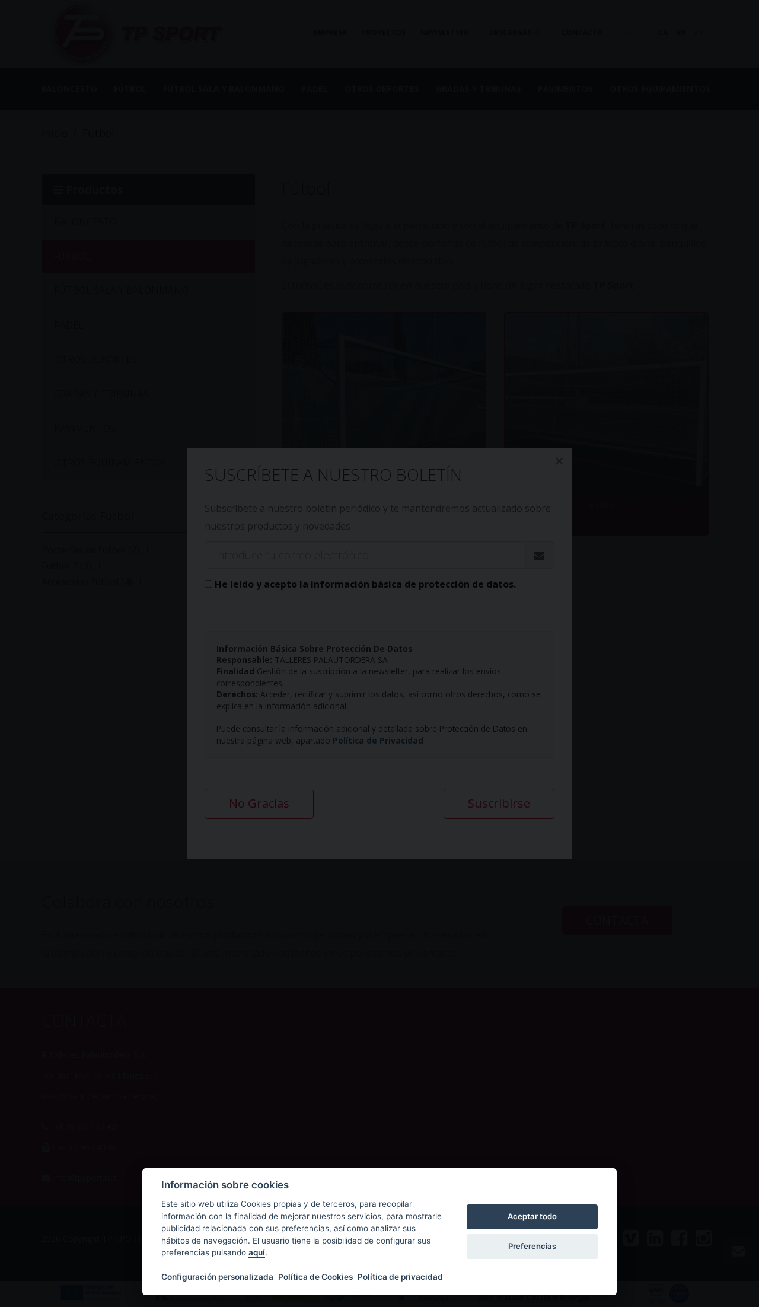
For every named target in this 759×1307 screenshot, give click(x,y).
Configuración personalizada (217, 1277)
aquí (256, 1252)
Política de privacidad (400, 1277)
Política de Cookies (315, 1277)
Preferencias (532, 1246)
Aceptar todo (532, 1216)
